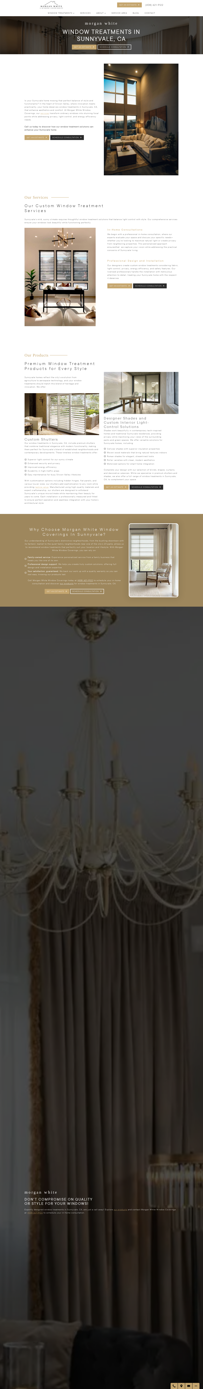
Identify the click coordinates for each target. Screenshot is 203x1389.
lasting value (42, 487)
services (45, 113)
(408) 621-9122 (154, 4)
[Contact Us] (188, 1386)
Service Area (119, 13)
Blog (136, 13)
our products (67, 583)
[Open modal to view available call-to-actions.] (195, 1386)
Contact (150, 13)
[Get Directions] (181, 1386)
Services (85, 13)
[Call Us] (174, 1386)
